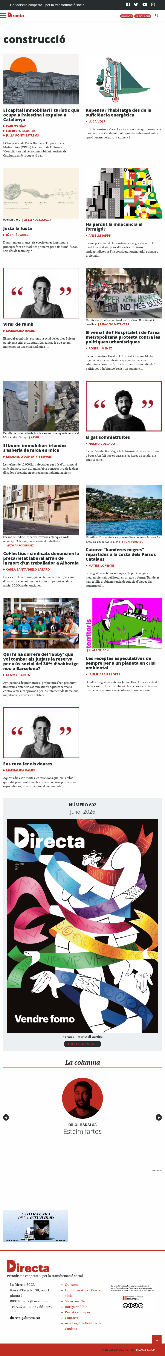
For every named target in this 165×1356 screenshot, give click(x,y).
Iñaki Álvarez (17, 235)
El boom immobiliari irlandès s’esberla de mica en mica (35, 447)
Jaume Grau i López (104, 674)
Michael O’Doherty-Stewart (29, 457)
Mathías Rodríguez (20, 545)
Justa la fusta (17, 228)
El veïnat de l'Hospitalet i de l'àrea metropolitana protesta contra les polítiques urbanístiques (123, 337)
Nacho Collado (102, 444)
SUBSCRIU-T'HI (126, 16)
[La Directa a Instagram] (153, 4)
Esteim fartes (82, 1131)
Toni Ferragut (134, 541)
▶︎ (160, 1118)
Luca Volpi (98, 121)
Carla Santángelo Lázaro (28, 569)
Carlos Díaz (16, 126)
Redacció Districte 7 (114, 324)
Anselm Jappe (100, 235)
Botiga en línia (76, 1307)
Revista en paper (77, 1312)
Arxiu (35, 437)
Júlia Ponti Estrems (22, 135)
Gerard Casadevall (38, 220)
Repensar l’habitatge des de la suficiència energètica (118, 112)
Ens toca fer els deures (27, 764)
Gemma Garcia (18, 675)
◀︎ (7, 1118)
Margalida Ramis (20, 331)
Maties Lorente (101, 565)
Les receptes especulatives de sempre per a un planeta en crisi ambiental (121, 663)
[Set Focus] (157, 15)
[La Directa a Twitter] (136, 4)
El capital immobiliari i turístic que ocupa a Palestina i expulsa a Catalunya (41, 115)
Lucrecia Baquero (21, 131)
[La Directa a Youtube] (144, 4)
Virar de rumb (18, 324)
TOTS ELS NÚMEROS (82, 1044)
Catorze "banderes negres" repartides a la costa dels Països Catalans (121, 554)
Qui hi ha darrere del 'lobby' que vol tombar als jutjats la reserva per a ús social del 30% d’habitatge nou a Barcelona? (41, 661)
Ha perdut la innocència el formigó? (114, 226)
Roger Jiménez (100, 348)
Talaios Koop (128, 1349)
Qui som (71, 1285)
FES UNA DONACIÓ (143, 16)
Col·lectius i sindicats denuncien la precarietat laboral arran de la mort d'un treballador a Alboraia (41, 558)
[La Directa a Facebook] (128, 4)
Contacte (72, 1318)
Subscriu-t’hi (75, 1301)
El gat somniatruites (108, 437)
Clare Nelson (99, 650)
